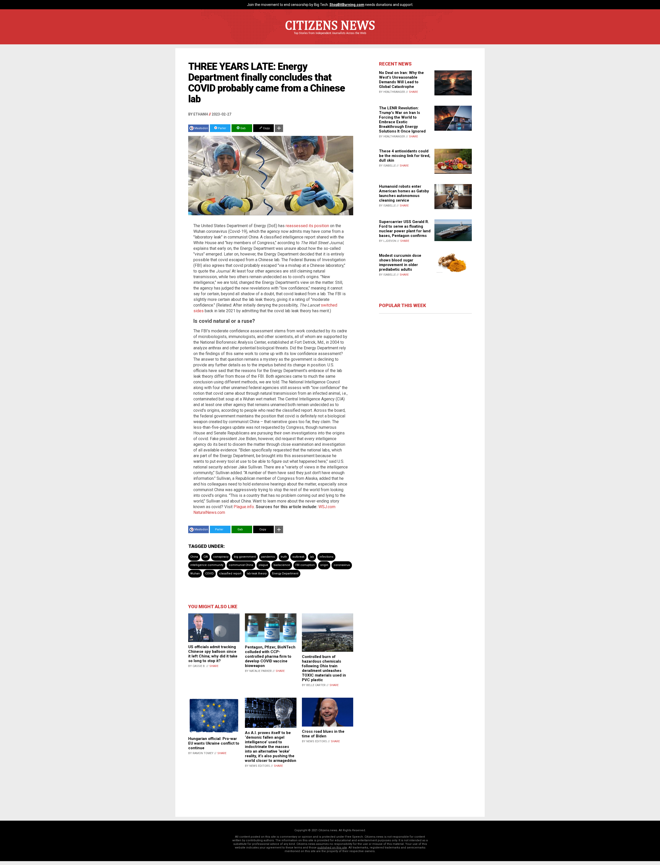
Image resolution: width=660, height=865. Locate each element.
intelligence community (206, 565)
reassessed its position (307, 225)
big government (245, 556)
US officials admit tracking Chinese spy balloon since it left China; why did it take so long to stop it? (212, 654)
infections (326, 556)
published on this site (332, 847)
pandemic (268, 556)
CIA (205, 556)
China (194, 556)
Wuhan (195, 573)
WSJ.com (326, 506)
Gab (243, 128)
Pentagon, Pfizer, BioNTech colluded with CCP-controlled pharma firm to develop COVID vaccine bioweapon (270, 656)
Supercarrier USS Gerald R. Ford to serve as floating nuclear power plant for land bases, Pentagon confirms (405, 228)
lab (312, 556)
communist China (241, 565)
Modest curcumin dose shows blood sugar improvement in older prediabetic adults (400, 262)
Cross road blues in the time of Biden (323, 733)
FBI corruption (305, 565)
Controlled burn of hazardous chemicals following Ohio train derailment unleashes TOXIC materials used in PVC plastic (324, 668)
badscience (282, 565)
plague (263, 565)
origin (324, 565)
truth (284, 556)
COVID (209, 573)
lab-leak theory (257, 573)
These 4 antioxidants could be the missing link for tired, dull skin (404, 156)
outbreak (298, 556)
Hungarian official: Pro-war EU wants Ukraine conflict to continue (213, 743)
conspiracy (220, 556)
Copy (266, 128)
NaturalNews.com (209, 512)
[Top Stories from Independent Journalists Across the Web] (330, 37)
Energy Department (285, 573)
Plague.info (244, 506)
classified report (230, 573)
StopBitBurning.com (346, 5)
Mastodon (201, 128)
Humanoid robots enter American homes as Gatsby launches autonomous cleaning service (404, 193)
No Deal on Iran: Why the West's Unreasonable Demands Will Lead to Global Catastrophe (401, 79)
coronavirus (342, 565)
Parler (221, 128)
